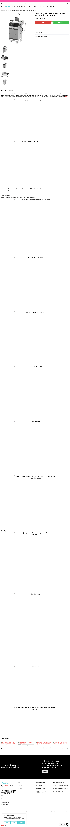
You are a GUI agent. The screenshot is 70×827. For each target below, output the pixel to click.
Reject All (14, 822)
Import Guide (49, 6)
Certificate (29, 6)
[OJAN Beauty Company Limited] (7, 7)
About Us (36, 6)
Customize (7, 822)
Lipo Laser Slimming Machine (58, 787)
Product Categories (21, 6)
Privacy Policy (20, 788)
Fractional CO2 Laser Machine (41, 791)
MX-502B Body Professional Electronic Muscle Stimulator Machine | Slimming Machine (44, 748)
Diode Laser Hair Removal (40, 782)
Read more (16, 745)
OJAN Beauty (7, 785)
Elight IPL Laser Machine (40, 789)
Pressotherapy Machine (57, 789)
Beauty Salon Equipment (40, 784)
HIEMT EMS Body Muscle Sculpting (59, 782)
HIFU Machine (55, 784)
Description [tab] (3, 90)
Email (44, 22)
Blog (54, 6)
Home (13, 6)
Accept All (21, 822)
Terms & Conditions (21, 789)
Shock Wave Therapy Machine (58, 791)
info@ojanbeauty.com (66, 3)
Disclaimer (20, 787)
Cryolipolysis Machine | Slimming (41, 787)
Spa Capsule (55, 792)
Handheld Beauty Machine (40, 792)
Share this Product (39, 32)
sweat (5, 193)
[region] (14, 819)
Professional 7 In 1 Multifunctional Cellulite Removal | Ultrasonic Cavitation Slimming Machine (60, 748)
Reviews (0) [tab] (10, 90)
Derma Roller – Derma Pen (40, 788)
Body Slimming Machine (7, 10)
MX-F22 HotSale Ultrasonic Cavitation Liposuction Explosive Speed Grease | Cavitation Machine (7, 748)
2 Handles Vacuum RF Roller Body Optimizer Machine (26, 746)
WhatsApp (61, 22)
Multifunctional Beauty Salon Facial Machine (60, 788)
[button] (6, 3)
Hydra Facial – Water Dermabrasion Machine (61, 785)
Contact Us (41, 6)
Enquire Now (45, 771)
